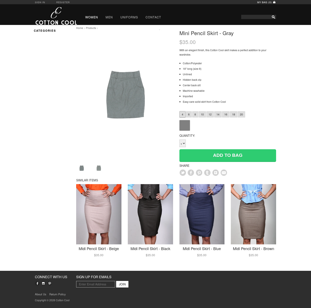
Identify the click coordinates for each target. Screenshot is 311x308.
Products (91, 28)
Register (63, 2)
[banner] (52, 16)
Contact (153, 17)
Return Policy (57, 294)
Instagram (43, 283)
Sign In (40, 2)
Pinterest (49, 283)
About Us (40, 294)
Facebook (37, 283)
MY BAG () (265, 2)
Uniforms (129, 17)
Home (79, 28)
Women (91, 17)
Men (109, 17)
